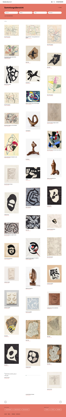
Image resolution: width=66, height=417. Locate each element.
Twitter (52, 409)
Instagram (58, 409)
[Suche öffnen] (54, 2)
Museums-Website (9, 409)
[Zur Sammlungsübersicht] (52, 2)
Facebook (47, 409)
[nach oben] (60, 402)
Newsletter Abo (17, 409)
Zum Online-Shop (25, 409)
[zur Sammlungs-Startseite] (5, 402)
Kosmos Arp (7, 1)
